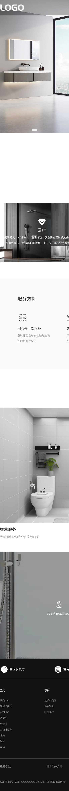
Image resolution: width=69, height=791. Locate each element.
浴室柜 (3, 718)
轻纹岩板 (49, 706)
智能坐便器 (6, 706)
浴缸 (2, 741)
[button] (34, 130)
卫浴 (2, 690)
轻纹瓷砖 (49, 712)
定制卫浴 (4, 712)
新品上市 (4, 700)
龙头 (2, 735)
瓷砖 (47, 690)
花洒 (2, 747)
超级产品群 (50, 700)
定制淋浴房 (6, 729)
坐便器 (3, 724)
